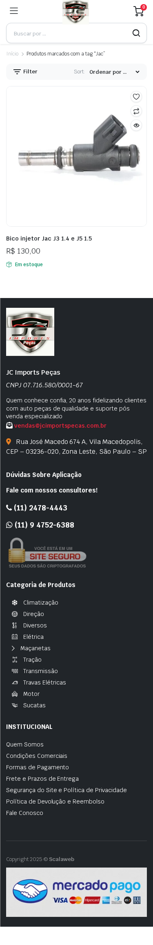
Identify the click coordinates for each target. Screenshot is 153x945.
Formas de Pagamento (37, 767)
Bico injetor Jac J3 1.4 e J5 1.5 (49, 238)
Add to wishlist (136, 97)
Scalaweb (62, 859)
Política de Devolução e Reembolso (55, 801)
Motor (31, 694)
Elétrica (33, 636)
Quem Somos (25, 744)
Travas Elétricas (44, 682)
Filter (30, 71)
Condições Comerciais (36, 756)
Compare (136, 111)
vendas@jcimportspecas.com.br (60, 425)
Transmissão (40, 671)
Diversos (35, 625)
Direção (33, 614)
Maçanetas (35, 648)
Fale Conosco (24, 813)
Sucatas (34, 705)
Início (12, 54)
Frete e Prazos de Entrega (42, 778)
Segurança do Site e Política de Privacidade (66, 790)
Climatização (40, 602)
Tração (32, 659)
